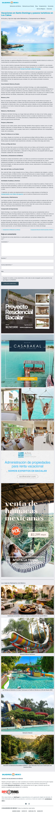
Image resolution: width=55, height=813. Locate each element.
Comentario (4, 242)
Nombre (3, 258)
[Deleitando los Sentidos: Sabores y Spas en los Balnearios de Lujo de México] (27, 600)
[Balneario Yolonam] (27, 712)
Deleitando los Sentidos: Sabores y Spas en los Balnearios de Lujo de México (27, 616)
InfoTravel (16, 797)
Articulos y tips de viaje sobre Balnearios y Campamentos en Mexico (23, 18)
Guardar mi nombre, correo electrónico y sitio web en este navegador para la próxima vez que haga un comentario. (27, 278)
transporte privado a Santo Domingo (30, 69)
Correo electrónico (6, 264)
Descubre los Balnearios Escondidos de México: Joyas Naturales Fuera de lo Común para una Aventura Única (27, 766)
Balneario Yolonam (27, 733)
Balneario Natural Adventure (27, 654)
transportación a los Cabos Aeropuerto (12, 194)
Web (2, 271)
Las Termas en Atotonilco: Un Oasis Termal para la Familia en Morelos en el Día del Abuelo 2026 (27, 690)
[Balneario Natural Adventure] (27, 636)
